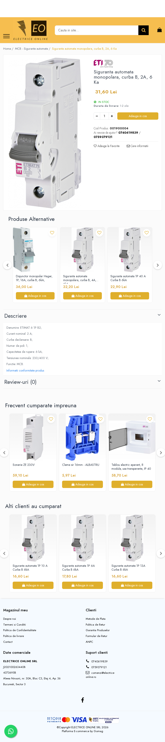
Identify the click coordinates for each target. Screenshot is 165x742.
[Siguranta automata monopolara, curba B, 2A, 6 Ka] (45, 133)
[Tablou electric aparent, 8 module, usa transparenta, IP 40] (131, 437)
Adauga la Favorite (108, 146)
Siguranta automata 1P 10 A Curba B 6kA (30, 568)
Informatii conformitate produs (25, 370)
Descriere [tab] (15, 316)
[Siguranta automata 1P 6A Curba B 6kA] (82, 538)
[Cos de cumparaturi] (159, 30)
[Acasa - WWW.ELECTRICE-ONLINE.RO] (30, 30)
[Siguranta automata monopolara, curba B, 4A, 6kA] (82, 249)
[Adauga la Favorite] (52, 233)
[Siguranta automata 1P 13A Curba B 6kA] (131, 538)
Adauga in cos (138, 116)
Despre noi (9, 619)
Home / (8, 48)
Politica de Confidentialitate (19, 630)
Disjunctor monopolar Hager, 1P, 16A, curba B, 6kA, (34, 278)
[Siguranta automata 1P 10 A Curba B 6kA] (33, 538)
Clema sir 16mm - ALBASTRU (80, 465)
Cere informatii (139, 146)
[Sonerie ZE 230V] (33, 437)
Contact (7, 642)
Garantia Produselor (98, 630)
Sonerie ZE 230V (24, 465)
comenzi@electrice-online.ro (100, 675)
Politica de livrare (13, 636)
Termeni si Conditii (14, 625)
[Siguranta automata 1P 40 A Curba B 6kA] (129, 249)
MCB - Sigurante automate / (33, 48)
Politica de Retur (95, 625)
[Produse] (6, 36)
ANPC (89, 642)
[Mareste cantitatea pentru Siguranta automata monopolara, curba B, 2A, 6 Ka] (112, 116)
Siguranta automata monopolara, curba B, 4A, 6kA (79, 279)
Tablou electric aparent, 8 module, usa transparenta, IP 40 (131, 467)
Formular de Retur (96, 636)
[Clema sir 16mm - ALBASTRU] (82, 437)
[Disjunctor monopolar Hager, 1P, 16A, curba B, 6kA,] (35, 249)
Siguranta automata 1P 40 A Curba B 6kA (128, 278)
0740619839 (99, 661)
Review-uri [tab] (20, 382)
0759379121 (98, 667)
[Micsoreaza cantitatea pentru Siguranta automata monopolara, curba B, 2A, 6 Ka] (97, 116)
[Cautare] (143, 30)
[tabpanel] (45, 133)
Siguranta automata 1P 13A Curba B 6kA (128, 568)
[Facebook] (82, 700)
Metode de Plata (95, 619)
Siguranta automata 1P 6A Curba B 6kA (78, 568)
